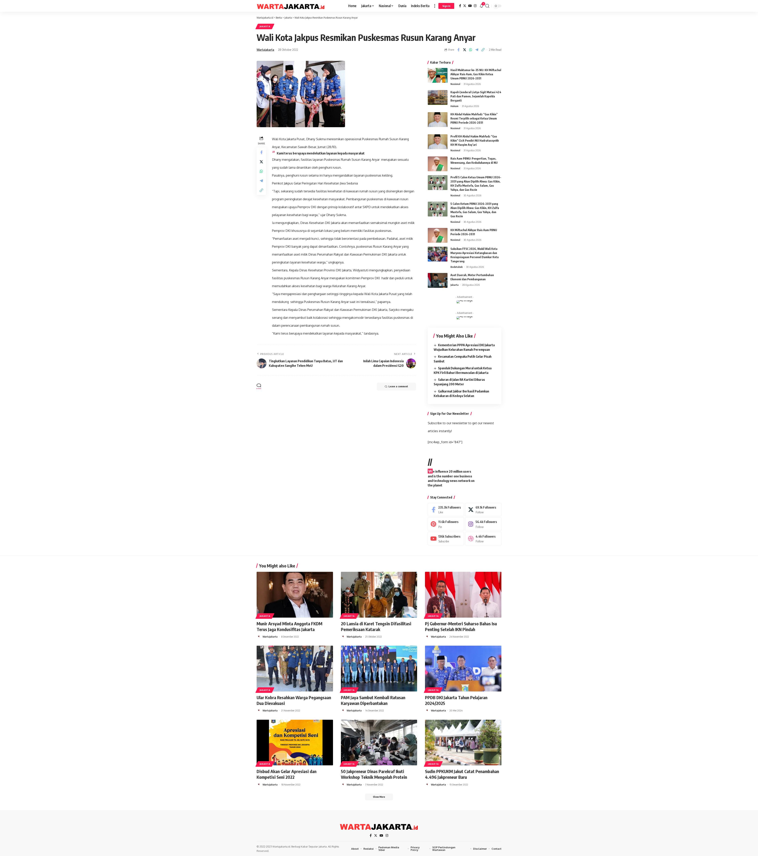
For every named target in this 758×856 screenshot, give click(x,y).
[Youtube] (446, 539)
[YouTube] (470, 5)
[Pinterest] (446, 524)
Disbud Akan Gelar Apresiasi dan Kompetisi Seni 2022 (286, 774)
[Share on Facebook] (458, 50)
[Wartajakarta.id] (291, 6)
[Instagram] (475, 5)
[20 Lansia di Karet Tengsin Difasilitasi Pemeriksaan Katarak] (379, 595)
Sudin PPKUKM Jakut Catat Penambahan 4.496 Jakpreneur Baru (462, 774)
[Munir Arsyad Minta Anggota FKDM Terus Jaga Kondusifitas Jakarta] (295, 595)
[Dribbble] (483, 539)
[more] (434, 6)
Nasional (455, 84)
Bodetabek (456, 266)
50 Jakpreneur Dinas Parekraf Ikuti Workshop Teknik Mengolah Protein (374, 774)
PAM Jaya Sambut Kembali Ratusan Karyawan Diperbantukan (373, 700)
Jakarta (264, 26)
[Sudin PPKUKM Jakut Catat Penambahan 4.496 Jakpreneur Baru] (463, 743)
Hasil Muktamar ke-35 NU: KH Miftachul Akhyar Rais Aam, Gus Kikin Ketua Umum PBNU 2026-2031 (475, 74)
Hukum (454, 106)
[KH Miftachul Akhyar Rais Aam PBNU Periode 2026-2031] (437, 235)
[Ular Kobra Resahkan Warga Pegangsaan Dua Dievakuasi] (295, 668)
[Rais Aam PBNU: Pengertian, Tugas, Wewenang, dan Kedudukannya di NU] (437, 163)
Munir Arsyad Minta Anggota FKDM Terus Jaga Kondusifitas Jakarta (289, 626)
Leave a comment (398, 386)
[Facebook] (460, 5)
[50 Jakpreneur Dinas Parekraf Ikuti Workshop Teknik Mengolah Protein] (379, 743)
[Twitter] (464, 5)
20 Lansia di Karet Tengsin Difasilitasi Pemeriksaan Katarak (376, 626)
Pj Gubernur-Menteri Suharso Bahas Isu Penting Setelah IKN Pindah (461, 626)
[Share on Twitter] (464, 50)
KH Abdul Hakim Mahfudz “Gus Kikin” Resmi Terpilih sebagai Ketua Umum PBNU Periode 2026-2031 (474, 118)
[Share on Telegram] (476, 50)
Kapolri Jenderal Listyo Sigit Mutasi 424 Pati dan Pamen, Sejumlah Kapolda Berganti (475, 96)
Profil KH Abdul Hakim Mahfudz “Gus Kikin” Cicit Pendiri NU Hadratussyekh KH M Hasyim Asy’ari (474, 140)
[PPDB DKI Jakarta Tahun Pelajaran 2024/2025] (463, 668)
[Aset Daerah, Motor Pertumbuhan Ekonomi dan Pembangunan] (437, 280)
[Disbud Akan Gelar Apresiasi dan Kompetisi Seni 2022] (295, 743)
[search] (487, 6)
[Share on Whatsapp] (470, 50)
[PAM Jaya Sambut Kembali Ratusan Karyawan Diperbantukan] (379, 668)
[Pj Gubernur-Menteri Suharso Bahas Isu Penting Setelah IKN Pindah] (463, 595)
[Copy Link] (483, 50)
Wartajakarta (265, 49)
